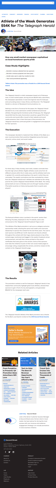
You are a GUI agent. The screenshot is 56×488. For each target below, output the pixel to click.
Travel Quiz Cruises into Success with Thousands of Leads (45, 373)
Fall (5, 391)
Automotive (5, 14)
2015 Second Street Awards (40, 317)
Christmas (6, 386)
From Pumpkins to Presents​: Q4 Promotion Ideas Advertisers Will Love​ (10, 373)
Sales (29, 399)
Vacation (42, 395)
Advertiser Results (8, 385)
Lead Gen (13, 395)
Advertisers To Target (9, 388)
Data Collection (44, 388)
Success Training (25, 385)
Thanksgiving (7, 401)
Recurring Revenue (27, 389)
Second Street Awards (46, 393)
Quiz (50, 390)
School (4, 16)
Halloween (6, 395)
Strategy (12, 398)
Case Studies (50, 14)
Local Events (7, 396)
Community (12, 14)
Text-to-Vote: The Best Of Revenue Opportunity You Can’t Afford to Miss (27, 374)
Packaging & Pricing (27, 397)
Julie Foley (10, 31)
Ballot (24, 390)
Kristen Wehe (7, 379)
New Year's (6, 400)
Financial (26, 14)
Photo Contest (34, 14)
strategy (5, 383)
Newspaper (20, 14)
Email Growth (43, 390)
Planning (42, 14)
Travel (50, 391)
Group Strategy (12, 391)
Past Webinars (7, 393)
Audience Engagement (9, 390)
